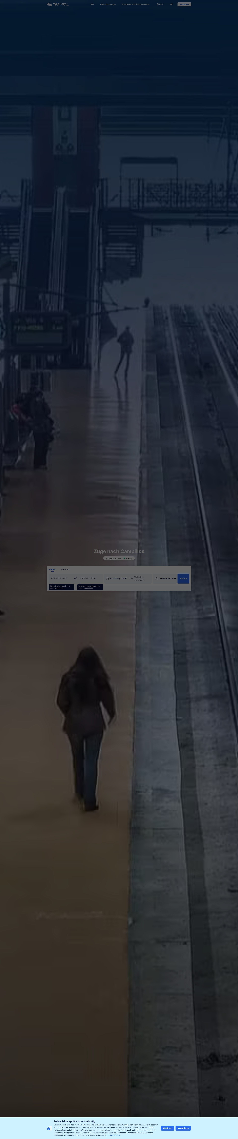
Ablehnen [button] (167, 1128)
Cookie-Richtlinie (113, 1135)
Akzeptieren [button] (183, 1128)
